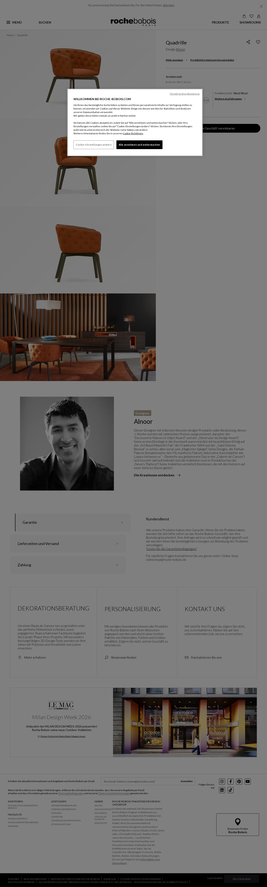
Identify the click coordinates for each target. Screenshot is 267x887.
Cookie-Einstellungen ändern (94, 144)
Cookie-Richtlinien (133, 133)
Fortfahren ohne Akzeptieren (185, 94)
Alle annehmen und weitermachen (139, 144)
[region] (135, 122)
